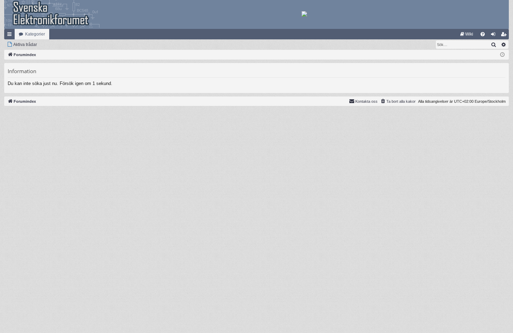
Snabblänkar (11, 35)
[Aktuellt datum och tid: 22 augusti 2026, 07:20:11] (502, 55)
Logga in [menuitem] (494, 35)
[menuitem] (466, 34)
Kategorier (35, 34)
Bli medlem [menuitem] (505, 35)
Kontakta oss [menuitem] (366, 101)
